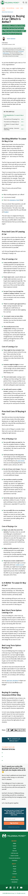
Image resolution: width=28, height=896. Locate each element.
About (14, 866)
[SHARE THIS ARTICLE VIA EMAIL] (24, 730)
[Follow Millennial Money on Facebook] (17, 887)
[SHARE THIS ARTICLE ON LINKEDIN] (16, 730)
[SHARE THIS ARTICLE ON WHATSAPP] (20, 730)
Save (14, 848)
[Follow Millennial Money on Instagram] (14, 887)
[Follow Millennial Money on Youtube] (21, 887)
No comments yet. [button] (14, 740)
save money (21, 461)
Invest (14, 846)
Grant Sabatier (11, 39)
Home (3, 8)
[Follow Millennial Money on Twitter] (7, 887)
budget (6, 212)
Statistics (14, 860)
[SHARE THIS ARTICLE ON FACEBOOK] (8, 730)
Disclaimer (14, 882)
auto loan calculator (12, 681)
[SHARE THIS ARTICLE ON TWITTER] (12, 730)
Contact (14, 874)
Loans (17, 8)
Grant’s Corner (14, 855)
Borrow (15, 851)
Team (14, 869)
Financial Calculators (14, 858)
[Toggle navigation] (26, 2)
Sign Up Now (14, 823)
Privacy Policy (14, 879)
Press (14, 871)
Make (14, 843)
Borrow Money (10, 8)
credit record (19, 565)
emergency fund (14, 200)
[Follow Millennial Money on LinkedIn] (10, 887)
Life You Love (14, 853)
